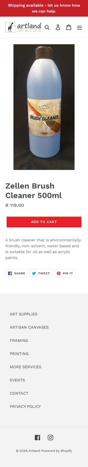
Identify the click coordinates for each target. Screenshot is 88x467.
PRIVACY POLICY (25, 406)
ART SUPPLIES (23, 314)
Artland (34, 451)
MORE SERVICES (25, 367)
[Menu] (79, 27)
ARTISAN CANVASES (29, 327)
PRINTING (19, 353)
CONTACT (19, 393)
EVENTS (17, 380)
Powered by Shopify (56, 451)
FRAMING (19, 340)
